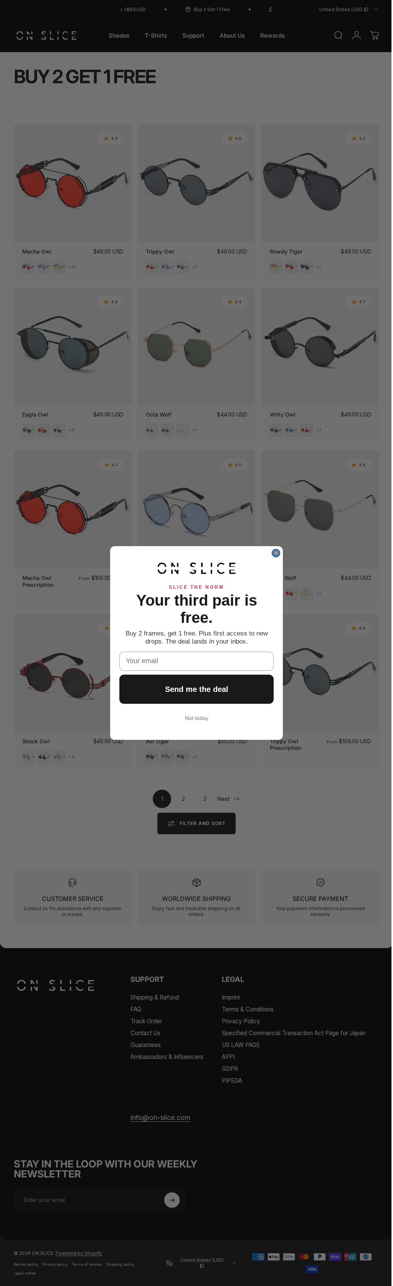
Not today (193, 718)
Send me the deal (193, 689)
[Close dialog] (273, 553)
